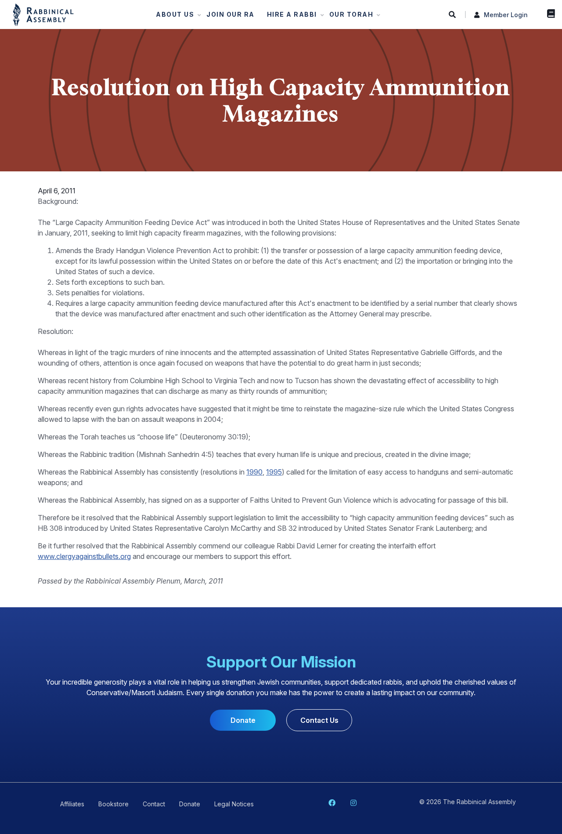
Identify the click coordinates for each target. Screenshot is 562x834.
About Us (172, 16)
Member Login (506, 14)
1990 (254, 472)
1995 (274, 472)
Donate (243, 720)
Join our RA (230, 14)
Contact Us (319, 720)
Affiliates (72, 804)
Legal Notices (234, 804)
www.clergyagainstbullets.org (84, 556)
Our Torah (349, 16)
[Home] (43, 14)
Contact (154, 804)
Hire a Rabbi (289, 16)
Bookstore (549, 13)
